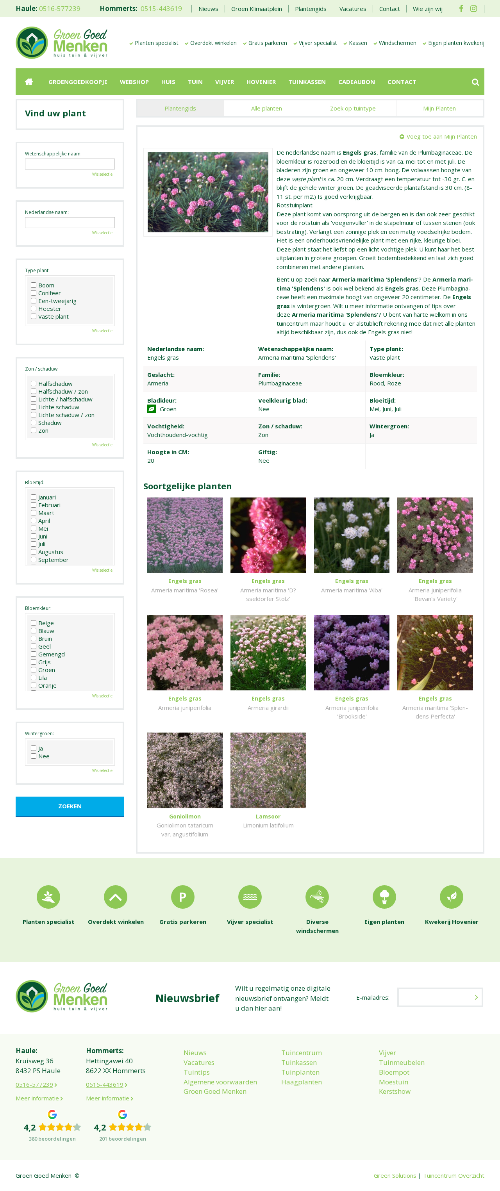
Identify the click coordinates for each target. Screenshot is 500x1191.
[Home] (29, 81)
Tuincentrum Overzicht (453, 1175)
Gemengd (51, 654)
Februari (49, 505)
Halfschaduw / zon (63, 391)
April (44, 520)
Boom (46, 285)
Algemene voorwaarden (220, 1082)
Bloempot (394, 1072)
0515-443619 (161, 8)
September (53, 559)
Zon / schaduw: (42, 369)
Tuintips (197, 1072)
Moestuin (393, 1082)
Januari (47, 497)
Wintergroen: (39, 733)
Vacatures (199, 1062)
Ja (40, 748)
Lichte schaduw (58, 407)
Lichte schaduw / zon (66, 414)
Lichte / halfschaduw (65, 399)
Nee (44, 756)
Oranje (47, 685)
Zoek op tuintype (353, 108)
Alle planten (266, 108)
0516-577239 (59, 8)
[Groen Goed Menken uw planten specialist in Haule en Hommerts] (61, 42)
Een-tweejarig (57, 300)
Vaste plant (53, 316)
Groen (46, 669)
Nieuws (195, 1052)
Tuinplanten (300, 1072)
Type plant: (37, 270)
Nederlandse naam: (47, 212)
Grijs (44, 662)
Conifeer (49, 293)
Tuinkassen (299, 1062)
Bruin (45, 638)
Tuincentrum (301, 1052)
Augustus (50, 551)
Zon (43, 430)
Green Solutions (395, 1175)
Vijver (387, 1052)
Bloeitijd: (35, 482)
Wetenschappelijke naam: (53, 153)
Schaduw (50, 422)
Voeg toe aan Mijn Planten (442, 136)
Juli (41, 544)
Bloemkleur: (38, 608)
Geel (44, 646)
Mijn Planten (439, 108)
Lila (42, 677)
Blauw (46, 630)
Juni (42, 536)
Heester (49, 308)
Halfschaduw (55, 383)
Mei (43, 528)
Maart (46, 512)
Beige (46, 623)
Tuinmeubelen (402, 1062)
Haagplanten (301, 1082)
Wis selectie (102, 174)
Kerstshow (395, 1091)
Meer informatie (37, 1098)
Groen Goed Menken (215, 1091)
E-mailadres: (372, 997)
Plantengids (180, 108)
